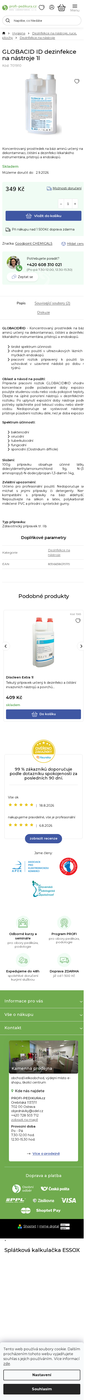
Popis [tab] (21, 303)
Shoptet (29, 1226)
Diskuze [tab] (43, 312)
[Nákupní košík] (61, 7)
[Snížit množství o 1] (61, 204)
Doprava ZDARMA (64, 971)
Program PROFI (64, 934)
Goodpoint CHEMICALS (33, 244)
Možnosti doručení (67, 188)
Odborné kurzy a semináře (23, 936)
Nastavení (41, 1375)
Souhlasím (42, 1389)
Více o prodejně (46, 1153)
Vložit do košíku (47, 216)
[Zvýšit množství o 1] (75, 204)
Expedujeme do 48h (22, 971)
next (81, 646)
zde (6, 1364)
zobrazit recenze (43, 838)
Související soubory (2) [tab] (52, 303)
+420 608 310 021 (44, 264)
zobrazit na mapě (24, 1120)
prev (5, 646)
